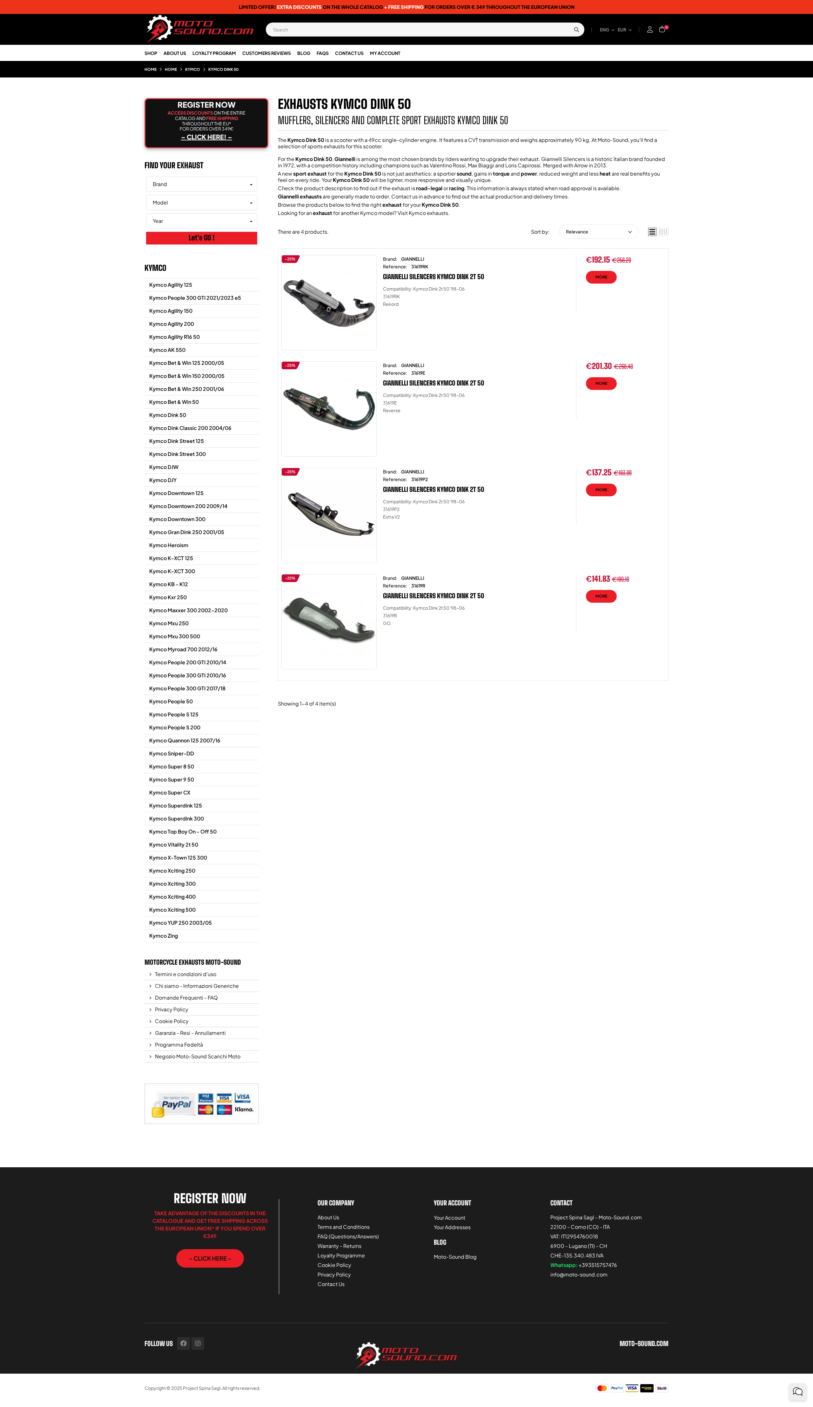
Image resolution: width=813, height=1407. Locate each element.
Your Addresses (452, 1227)
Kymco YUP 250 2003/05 (180, 922)
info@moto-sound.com (579, 1274)
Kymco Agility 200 (171, 323)
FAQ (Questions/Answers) (348, 1236)
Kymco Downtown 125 (176, 493)
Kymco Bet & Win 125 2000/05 (186, 362)
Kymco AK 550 (167, 349)
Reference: (395, 266)
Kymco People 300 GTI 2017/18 (187, 688)
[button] (210, 1258)
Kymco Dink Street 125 (176, 441)
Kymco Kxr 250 (168, 597)
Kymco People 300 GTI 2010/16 (187, 675)
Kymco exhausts (428, 213)
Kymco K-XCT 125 (171, 558)
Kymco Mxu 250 (169, 623)
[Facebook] (183, 1343)
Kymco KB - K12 (168, 584)
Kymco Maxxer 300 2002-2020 (188, 610)
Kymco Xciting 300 (172, 883)
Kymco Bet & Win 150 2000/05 (187, 375)
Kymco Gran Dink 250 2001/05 (186, 532)
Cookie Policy (171, 1021)
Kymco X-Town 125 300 (178, 857)
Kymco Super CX (169, 792)
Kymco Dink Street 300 (177, 454)
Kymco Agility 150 (170, 310)
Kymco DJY (163, 480)
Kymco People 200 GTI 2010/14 (187, 662)
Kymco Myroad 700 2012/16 (183, 649)
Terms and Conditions (344, 1226)
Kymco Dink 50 (167, 415)
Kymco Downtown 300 (177, 519)
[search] (576, 30)
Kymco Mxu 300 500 (174, 636)
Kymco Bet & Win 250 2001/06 (186, 388)
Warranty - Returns (339, 1246)
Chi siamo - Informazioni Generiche (196, 985)
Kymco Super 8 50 (171, 766)
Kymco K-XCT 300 (172, 571)
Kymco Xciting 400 (172, 896)
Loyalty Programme (341, 1255)
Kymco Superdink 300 (176, 818)
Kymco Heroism (168, 545)
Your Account (449, 1217)
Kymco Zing (163, 935)
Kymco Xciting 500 (172, 909)
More (601, 277)
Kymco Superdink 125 (175, 805)
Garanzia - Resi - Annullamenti (190, 1032)
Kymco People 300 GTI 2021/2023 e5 (195, 297)
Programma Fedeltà (178, 1044)
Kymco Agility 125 (170, 284)
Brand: (390, 259)
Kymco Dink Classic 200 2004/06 (190, 428)
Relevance (577, 231)
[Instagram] (197, 1343)
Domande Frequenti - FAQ (186, 997)
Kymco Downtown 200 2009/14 (188, 506)
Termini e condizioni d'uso (185, 974)
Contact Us (331, 1284)
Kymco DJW (163, 467)
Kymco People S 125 (173, 714)
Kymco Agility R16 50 (174, 336)
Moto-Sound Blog (455, 1256)
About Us (328, 1217)
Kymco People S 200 (174, 727)
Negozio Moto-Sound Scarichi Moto (197, 1056)
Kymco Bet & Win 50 (174, 402)
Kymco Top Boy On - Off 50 (183, 831)
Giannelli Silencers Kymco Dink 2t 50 (433, 276)
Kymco (155, 267)
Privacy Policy (171, 1009)
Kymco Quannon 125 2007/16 (184, 740)
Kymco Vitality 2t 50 (173, 844)
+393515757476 (598, 1265)
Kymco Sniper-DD (171, 753)
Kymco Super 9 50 (171, 779)
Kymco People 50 (171, 701)
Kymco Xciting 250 (172, 870)
